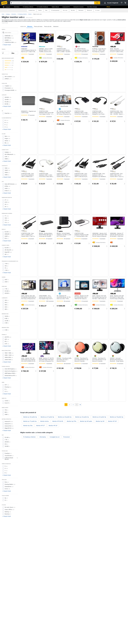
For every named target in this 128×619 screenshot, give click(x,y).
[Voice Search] (11, 3)
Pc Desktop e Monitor (28, 6)
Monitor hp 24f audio (86, 421)
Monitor (40, 10)
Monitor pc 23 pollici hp (82, 417)
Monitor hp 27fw (71, 421)
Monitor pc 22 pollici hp (99, 417)
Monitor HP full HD (57, 421)
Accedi (109, 3)
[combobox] (52, 2)
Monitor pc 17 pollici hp (30, 421)
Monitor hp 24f (100, 421)
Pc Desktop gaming (55, 10)
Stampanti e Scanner (78, 6)
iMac (46, 10)
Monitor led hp (44, 421)
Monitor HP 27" (40, 425)
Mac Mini (73, 10)
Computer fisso (32, 10)
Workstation (81, 10)
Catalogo (8, 14)
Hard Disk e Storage (92, 6)
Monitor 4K (89, 10)
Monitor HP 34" (112, 421)
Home (3, 14)
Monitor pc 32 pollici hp (30, 417)
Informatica (16, 6)
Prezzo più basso (38, 26)
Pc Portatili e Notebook (42, 6)
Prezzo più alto (47, 26)
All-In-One (65, 10)
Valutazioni (55, 26)
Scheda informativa (47, 58)
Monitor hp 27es (27, 425)
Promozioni (66, 437)
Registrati (115, 3)
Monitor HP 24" (53, 425)
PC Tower (97, 10)
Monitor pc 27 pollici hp (47, 417)
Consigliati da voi (54, 437)
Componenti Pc (66, 6)
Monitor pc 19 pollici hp (116, 417)
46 (80, 404)
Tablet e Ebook (55, 6)
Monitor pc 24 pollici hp (64, 417)
